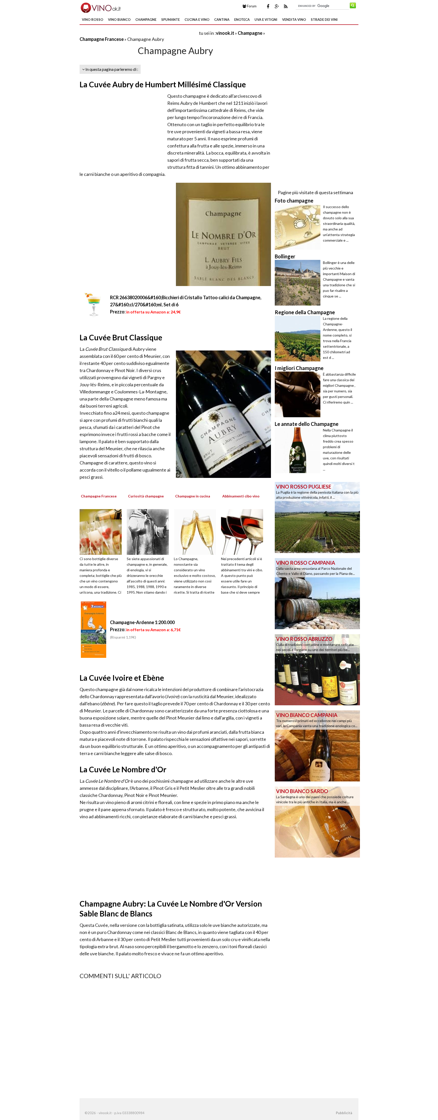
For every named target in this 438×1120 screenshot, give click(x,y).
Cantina (221, 20)
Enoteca (242, 20)
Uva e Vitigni (265, 20)
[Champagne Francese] (102, 531)
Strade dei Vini (324, 20)
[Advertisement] (139, 33)
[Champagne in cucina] (197, 531)
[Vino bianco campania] (317, 745)
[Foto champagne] (299, 227)
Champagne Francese (102, 39)
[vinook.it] (100, 7)
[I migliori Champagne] (299, 394)
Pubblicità (344, 1113)
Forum (251, 6)
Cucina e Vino (197, 20)
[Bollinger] (299, 283)
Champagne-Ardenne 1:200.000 (142, 622)
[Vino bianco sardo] (317, 821)
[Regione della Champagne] (299, 338)
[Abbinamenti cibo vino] (244, 531)
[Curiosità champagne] (149, 531)
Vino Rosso (92, 20)
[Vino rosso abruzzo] (317, 669)
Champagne (145, 20)
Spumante (170, 20)
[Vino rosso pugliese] (317, 517)
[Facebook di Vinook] (268, 6)
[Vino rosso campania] (317, 593)
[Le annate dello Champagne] (299, 450)
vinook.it (225, 33)
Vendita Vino (294, 20)
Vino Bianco (119, 20)
